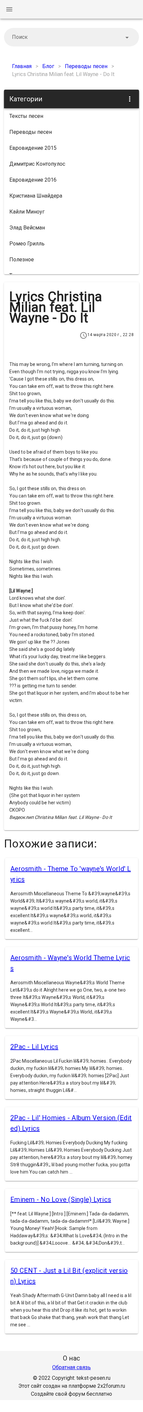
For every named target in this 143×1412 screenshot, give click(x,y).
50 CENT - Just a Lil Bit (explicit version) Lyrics (69, 1276)
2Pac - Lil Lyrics (34, 1047)
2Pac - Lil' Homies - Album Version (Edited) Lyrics (71, 1123)
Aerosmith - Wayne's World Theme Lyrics (70, 963)
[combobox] (71, 37)
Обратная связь (71, 1367)
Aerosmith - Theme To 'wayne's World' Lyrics (70, 874)
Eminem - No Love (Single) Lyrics (60, 1199)
